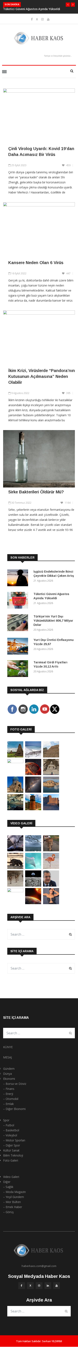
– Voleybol (10, 1135)
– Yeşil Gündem (13, 1197)
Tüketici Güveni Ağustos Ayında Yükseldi (31, 9)
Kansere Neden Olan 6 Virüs (35, 262)
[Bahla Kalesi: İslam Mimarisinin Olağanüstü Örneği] (51, 809)
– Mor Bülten (12, 1202)
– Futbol (8, 1125)
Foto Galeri (10, 1160)
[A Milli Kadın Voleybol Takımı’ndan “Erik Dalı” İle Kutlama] (15, 891)
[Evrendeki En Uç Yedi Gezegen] (33, 774)
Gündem (9, 1069)
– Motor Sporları (14, 1140)
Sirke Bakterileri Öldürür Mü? (36, 492)
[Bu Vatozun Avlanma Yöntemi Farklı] (33, 868)
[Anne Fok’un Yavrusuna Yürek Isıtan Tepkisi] (15, 850)
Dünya (7, 1074)
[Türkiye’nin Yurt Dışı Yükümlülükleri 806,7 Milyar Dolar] (18, 623)
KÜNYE (8, 1047)
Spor (6, 1120)
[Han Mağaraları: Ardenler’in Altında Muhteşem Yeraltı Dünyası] (15, 809)
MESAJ (7, 1057)
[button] (68, 5)
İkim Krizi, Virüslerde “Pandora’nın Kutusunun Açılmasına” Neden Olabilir (41, 376)
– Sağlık (8, 1187)
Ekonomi (9, 1079)
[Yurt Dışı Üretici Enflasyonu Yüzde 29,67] (18, 647)
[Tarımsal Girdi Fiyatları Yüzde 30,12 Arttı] (18, 669)
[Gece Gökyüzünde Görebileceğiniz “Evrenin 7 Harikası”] (33, 791)
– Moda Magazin (14, 1192)
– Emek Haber (12, 1207)
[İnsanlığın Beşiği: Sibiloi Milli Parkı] (51, 791)
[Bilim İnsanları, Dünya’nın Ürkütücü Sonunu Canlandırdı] (33, 903)
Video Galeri (11, 1177)
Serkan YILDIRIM (52, 1341)
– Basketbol (11, 1130)
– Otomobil (10, 1099)
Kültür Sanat (11, 1150)
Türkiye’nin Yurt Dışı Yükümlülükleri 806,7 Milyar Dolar (53, 620)
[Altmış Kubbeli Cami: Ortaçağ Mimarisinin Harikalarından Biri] (33, 809)
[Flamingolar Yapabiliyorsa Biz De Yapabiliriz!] (51, 868)
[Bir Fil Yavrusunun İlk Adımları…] (15, 868)
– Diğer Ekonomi (14, 1109)
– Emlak (8, 1104)
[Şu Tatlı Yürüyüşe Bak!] (15, 885)
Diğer (6, 1182)
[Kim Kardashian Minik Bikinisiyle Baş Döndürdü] (51, 903)
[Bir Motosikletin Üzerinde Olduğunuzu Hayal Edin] (51, 850)
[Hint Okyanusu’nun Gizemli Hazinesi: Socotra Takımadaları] (33, 756)
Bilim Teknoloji (13, 1155)
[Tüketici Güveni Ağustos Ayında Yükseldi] (18, 601)
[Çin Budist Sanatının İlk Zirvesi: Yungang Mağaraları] (51, 774)
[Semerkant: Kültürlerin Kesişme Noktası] (15, 791)
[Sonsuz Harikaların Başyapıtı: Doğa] (33, 850)
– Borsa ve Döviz (14, 1084)
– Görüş (8, 1212)
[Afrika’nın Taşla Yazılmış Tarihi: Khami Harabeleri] (51, 756)
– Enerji (8, 1094)
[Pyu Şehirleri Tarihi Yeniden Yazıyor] (15, 756)
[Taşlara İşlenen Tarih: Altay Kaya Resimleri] (15, 762)
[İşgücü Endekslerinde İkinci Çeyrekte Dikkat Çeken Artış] (18, 578)
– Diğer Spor (11, 1145)
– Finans (8, 1089)
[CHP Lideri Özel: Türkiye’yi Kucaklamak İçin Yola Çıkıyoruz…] (51, 885)
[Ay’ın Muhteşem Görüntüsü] (33, 885)
